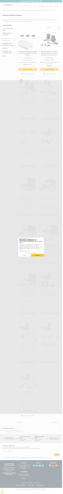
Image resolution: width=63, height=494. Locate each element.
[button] (2, 491)
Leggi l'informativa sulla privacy (24, 251)
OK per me (37, 255)
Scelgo (24, 255)
